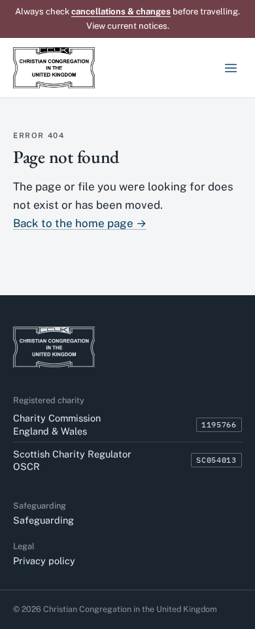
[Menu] (230, 67)
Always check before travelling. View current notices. (127, 19)
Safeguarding (43, 520)
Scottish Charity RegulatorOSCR (72, 460)
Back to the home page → (79, 223)
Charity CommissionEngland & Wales (57, 424)
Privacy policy (44, 560)
